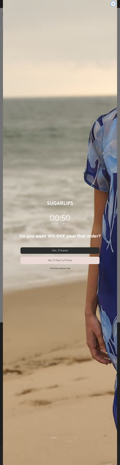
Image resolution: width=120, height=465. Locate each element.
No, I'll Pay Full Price (60, 260)
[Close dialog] (113, 3)
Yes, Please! (60, 250)
